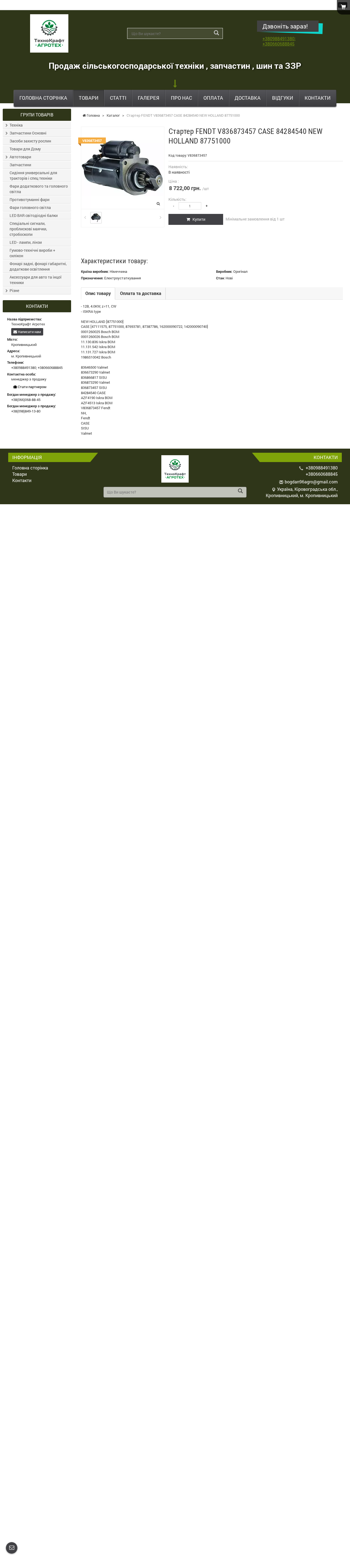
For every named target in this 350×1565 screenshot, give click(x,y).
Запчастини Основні (28, 133)
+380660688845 (278, 44)
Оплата (213, 97)
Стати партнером (31, 386)
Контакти (318, 97)
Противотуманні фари (29, 199)
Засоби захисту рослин (30, 141)
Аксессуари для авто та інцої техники (36, 279)
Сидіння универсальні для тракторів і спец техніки (33, 175)
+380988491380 (278, 38)
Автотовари (20, 156)
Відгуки (282, 97)
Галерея (148, 97)
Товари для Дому (25, 148)
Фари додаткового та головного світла (39, 189)
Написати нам (29, 331)
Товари (88, 97)
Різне (14, 290)
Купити (197, 219)
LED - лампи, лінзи (26, 242)
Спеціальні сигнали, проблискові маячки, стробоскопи (28, 229)
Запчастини (20, 164)
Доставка (248, 97)
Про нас (181, 97)
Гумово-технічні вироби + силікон (32, 253)
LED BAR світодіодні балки (34, 215)
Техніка (16, 125)
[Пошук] (216, 33)
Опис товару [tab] (98, 293)
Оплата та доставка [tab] (140, 293)
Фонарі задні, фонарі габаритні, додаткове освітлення (38, 266)
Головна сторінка (43, 97)
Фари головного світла (30, 207)
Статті (118, 97)
